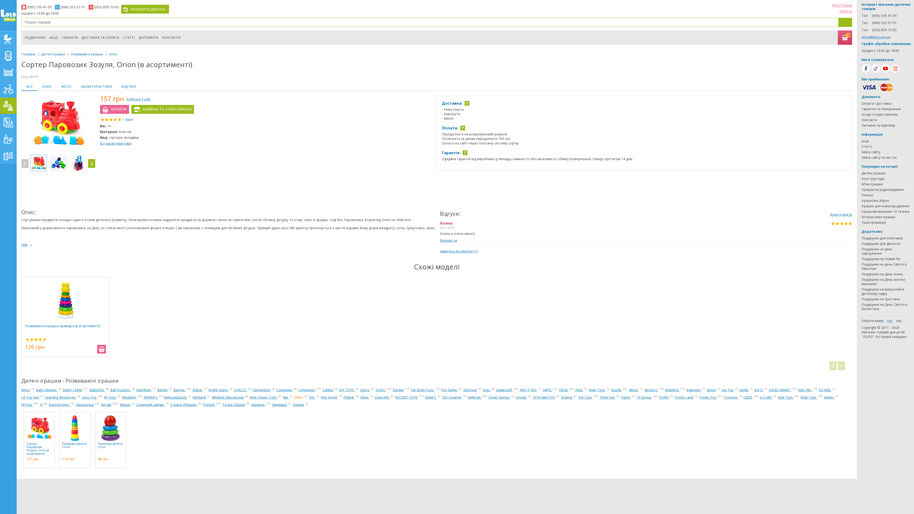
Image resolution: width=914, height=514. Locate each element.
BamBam (144, 390)
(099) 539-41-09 (39, 7)
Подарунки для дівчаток (881, 244)
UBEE (748, 397)
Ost (312, 397)
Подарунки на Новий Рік (881, 259)
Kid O (759, 390)
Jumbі (744, 390)
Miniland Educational (228, 397)
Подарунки (35, 37)
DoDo (381, 390)
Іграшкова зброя (875, 200)
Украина (258, 404)
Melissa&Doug (175, 397)
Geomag (470, 390)
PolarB (349, 397)
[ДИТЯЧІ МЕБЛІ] (8, 72)
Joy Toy (728, 390)
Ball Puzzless (120, 390)
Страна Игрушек (184, 404)
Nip (286, 397)
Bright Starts (219, 390)
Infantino (672, 390)
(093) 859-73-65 (106, 7)
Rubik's (431, 397)
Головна (28, 54)
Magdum (129, 397)
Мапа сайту (871, 152)
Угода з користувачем (880, 114)
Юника (299, 404)
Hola (579, 390)
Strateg (567, 397)
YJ (42, 404)
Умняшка (280, 404)
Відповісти (448, 240)
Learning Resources (60, 397)
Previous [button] (25, 163)
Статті (129, 37)
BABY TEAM (73, 390)
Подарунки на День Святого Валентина (884, 306)
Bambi (162, 390)
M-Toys (110, 397)
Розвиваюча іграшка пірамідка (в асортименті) (62, 326)
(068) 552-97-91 (73, 7)
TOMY (664, 397)
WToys (27, 404)
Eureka (398, 390)
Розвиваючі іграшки (87, 54)
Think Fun (608, 397)
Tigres (626, 397)
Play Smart (329, 397)
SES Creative (452, 397)
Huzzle (616, 390)
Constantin (307, 390)
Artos (26, 390)
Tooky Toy (708, 397)
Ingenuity (693, 390)
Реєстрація (842, 5)
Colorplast (284, 390)
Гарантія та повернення (881, 109)
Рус (890, 320)
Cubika (328, 390)
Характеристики (96, 86)
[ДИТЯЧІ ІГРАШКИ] (8, 106)
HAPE (547, 390)
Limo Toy (89, 397)
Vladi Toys (808, 397)
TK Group (644, 397)
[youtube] (885, 68)
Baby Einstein (47, 390)
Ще (24, 244)
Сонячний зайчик (150, 404)
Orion (113, 54)
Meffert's (151, 397)
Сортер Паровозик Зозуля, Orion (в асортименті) (37, 448)
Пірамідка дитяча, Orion (74, 445)
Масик (125, 404)
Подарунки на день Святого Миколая (884, 266)
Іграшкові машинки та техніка (885, 211)
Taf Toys (585, 397)
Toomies (731, 397)
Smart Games (499, 397)
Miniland (199, 397)
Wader (829, 397)
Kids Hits (805, 390)
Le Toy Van (30, 397)
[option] (58, 123)
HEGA (564, 390)
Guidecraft (504, 390)
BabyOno (97, 390)
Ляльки (867, 195)
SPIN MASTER (544, 397)
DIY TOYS (347, 390)
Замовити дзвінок (147, 9)
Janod (711, 390)
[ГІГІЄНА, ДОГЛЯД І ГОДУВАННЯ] (8, 139)
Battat (198, 390)
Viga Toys (786, 397)
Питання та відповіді (878, 125)
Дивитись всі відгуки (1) (459, 251)
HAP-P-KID (528, 390)
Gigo (487, 390)
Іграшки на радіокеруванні (883, 190)
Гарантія (70, 37)
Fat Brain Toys (422, 390)
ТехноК (209, 404)
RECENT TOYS (406, 397)
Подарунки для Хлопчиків (882, 238)
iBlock (634, 390)
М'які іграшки (872, 184)
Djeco (365, 390)
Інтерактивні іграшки (878, 217)
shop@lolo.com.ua (876, 37)
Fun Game (449, 390)
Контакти (171, 37)
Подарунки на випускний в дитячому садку (883, 291)
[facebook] (866, 68)
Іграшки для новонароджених (885, 206)
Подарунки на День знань (882, 274)
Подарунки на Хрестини (881, 299)
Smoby (521, 397)
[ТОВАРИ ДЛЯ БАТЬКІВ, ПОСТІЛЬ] (8, 156)
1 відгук (128, 120)
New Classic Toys (263, 397)
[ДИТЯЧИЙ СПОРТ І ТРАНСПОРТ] (8, 89)
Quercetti (382, 397)
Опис (47, 86)
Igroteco (651, 390)
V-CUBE (766, 397)
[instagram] (895, 68)
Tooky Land (684, 397)
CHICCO (240, 390)
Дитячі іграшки (53, 54)
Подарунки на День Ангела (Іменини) (883, 281)
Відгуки (128, 86)
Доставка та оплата (100, 37)
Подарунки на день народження (877, 251)
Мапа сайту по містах (879, 157)
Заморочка (85, 404)
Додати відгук (841, 214)
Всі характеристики (115, 143)
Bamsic (180, 390)
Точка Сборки (234, 404)
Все (29, 86)
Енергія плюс (59, 404)
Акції (53, 37)
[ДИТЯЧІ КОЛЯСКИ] (8, 39)
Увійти (845, 11)
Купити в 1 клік (138, 99)
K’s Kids (825, 390)
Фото (66, 86)
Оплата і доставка (876, 103)
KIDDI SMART (780, 390)
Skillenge (474, 397)
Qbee (364, 397)
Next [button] (91, 163)
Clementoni (262, 390)
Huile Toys (597, 390)
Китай (106, 404)
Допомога (148, 37)
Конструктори (873, 179)
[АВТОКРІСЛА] (8, 56)
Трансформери (874, 222)
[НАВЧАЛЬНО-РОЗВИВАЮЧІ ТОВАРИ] (8, 122)
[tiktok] (875, 68)
